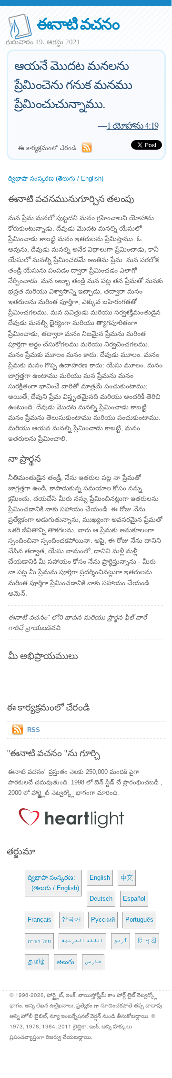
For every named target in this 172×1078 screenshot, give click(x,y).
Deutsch (101, 898)
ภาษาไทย (39, 941)
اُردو (120, 941)
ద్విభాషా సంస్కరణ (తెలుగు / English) (55, 178)
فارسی (93, 962)
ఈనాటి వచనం (78, 23)
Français (39, 919)
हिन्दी (147, 941)
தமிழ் (37, 962)
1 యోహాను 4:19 (132, 125)
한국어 (71, 919)
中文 (127, 877)
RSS (33, 729)
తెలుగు (65, 962)
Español (134, 898)
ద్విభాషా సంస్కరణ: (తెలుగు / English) (53, 883)
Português (139, 919)
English (100, 877)
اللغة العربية (82, 941)
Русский (103, 919)
